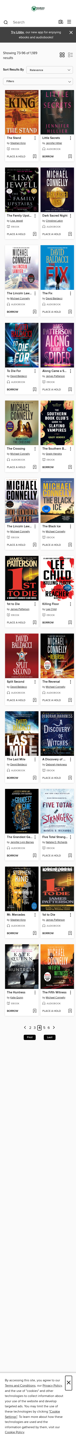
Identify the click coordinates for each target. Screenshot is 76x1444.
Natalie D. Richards (56, 842)
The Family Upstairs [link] (20, 216)
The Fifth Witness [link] (54, 992)
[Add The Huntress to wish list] (34, 1011)
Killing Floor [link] (50, 604)
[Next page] (53, 1028)
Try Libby (17, 32)
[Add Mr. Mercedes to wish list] (34, 933)
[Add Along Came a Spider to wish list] (70, 389)
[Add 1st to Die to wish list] (34, 622)
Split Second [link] (15, 682)
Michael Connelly (20, 298)
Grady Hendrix (54, 454)
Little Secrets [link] (51, 138)
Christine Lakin (54, 220)
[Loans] (61, 23)
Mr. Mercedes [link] (16, 915)
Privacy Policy (52, 1386)
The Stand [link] (14, 138)
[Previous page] (25, 1028)
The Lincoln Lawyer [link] (20, 293)
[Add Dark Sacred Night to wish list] (70, 234)
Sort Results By (13, 70)
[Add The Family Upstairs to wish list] (34, 234)
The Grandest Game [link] (20, 837)
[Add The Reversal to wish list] (70, 700)
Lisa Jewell (16, 220)
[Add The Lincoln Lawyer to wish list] (34, 312)
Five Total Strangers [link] (55, 837)
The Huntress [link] (16, 992)
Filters (10, 81)
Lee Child (51, 609)
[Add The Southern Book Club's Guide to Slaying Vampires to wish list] (70, 467)
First (29, 1037)
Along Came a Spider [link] (55, 371)
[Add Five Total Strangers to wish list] (70, 855)
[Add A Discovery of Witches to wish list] (70, 778)
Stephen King (18, 143)
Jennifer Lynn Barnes (22, 842)
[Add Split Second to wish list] (34, 700)
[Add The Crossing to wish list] (34, 467)
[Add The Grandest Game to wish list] (34, 855)
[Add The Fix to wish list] (70, 312)
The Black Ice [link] (51, 526)
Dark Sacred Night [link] (54, 216)
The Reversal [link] (51, 682)
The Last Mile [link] (16, 759)
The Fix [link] (47, 293)
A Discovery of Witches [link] (55, 759)
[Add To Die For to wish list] (34, 389)
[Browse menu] (69, 22)
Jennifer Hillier (54, 143)
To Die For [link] (14, 371)
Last (49, 1037)
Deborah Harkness (56, 764)
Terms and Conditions (20, 1386)
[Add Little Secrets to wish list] (70, 156)
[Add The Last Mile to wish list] (34, 778)
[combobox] (29, 22)
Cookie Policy (14, 1432)
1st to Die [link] (13, 604)
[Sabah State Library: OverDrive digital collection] (38, 8)
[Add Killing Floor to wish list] (70, 622)
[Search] (6, 22)
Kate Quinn (16, 997)
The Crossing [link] (16, 449)
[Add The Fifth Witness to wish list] (70, 1011)
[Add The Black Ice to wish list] (70, 545)
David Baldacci (54, 298)
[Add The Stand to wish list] (34, 156)
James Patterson (55, 376)
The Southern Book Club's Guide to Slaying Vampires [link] (55, 449)
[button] (62, 56)
